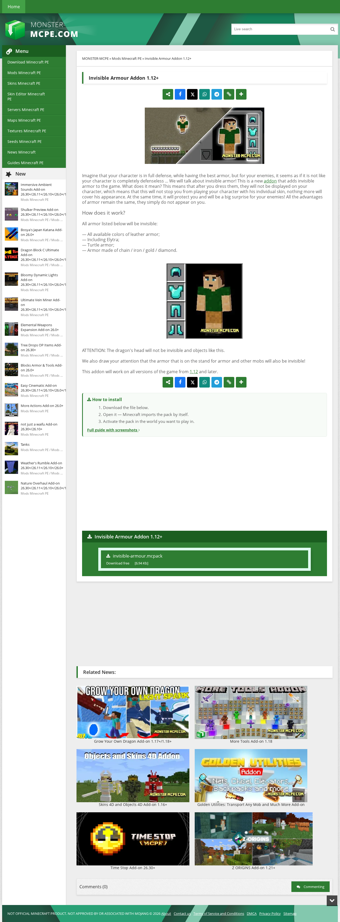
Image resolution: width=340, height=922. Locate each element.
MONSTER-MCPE (95, 58)
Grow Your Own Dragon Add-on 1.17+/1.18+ (133, 741)
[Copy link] (229, 94)
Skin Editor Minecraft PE (26, 96)
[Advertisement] (204, 483)
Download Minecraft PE (28, 62)
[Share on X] (192, 94)
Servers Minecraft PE (25, 109)
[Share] (168, 94)
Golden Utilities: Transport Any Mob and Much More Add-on (251, 804)
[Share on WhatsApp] (204, 94)
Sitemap (289, 913)
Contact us (182, 913)
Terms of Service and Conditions (218, 913)
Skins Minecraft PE (23, 83)
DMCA (252, 913)
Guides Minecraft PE (25, 162)
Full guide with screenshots (112, 429)
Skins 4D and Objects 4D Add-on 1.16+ (133, 804)
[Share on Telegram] (216, 94)
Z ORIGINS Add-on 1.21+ (253, 867)
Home (14, 7)
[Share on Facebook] (180, 94)
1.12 (194, 372)
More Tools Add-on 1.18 (251, 741)
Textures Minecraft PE (26, 130)
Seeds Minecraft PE (24, 141)
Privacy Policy (270, 913)
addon (270, 181)
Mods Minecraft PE (24, 72)
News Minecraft (21, 152)
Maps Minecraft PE (24, 120)
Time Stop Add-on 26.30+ (132, 867)
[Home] (55, 29)
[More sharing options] (241, 94)
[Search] (332, 29)
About (166, 913)
